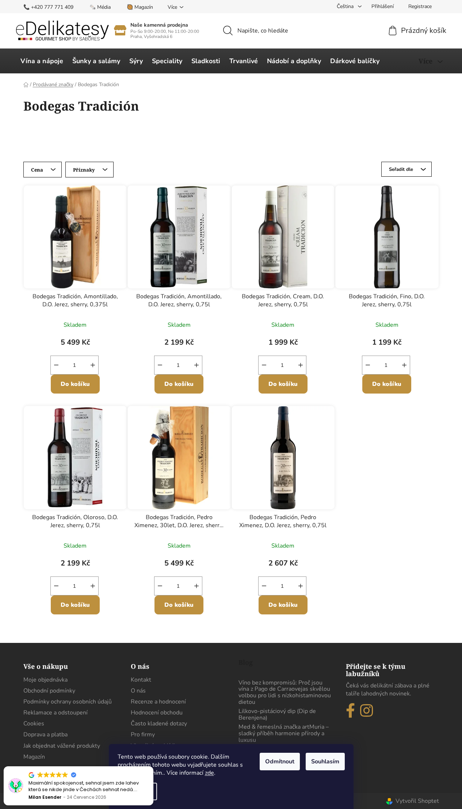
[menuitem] (42, 61)
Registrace (420, 6)
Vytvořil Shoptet (417, 801)
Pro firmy (143, 735)
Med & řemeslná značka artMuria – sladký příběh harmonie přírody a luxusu (283, 733)
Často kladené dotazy (159, 724)
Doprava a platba (45, 735)
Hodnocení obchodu (157, 713)
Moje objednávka (45, 680)
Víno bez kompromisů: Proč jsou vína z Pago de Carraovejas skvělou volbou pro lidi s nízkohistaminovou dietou (284, 692)
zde (209, 773)
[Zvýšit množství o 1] (92, 365)
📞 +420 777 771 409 (48, 7)
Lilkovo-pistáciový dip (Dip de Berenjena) (277, 714)
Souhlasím (325, 762)
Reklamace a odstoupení (55, 713)
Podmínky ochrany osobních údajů (67, 702)
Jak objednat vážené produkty (61, 746)
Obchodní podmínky (49, 691)
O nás (138, 691)
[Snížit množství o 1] (56, 365)
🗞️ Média (100, 7)
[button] (153, 767)
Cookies (33, 724)
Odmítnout (279, 762)
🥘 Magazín (140, 7)
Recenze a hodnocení (158, 702)
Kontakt (141, 680)
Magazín (34, 757)
